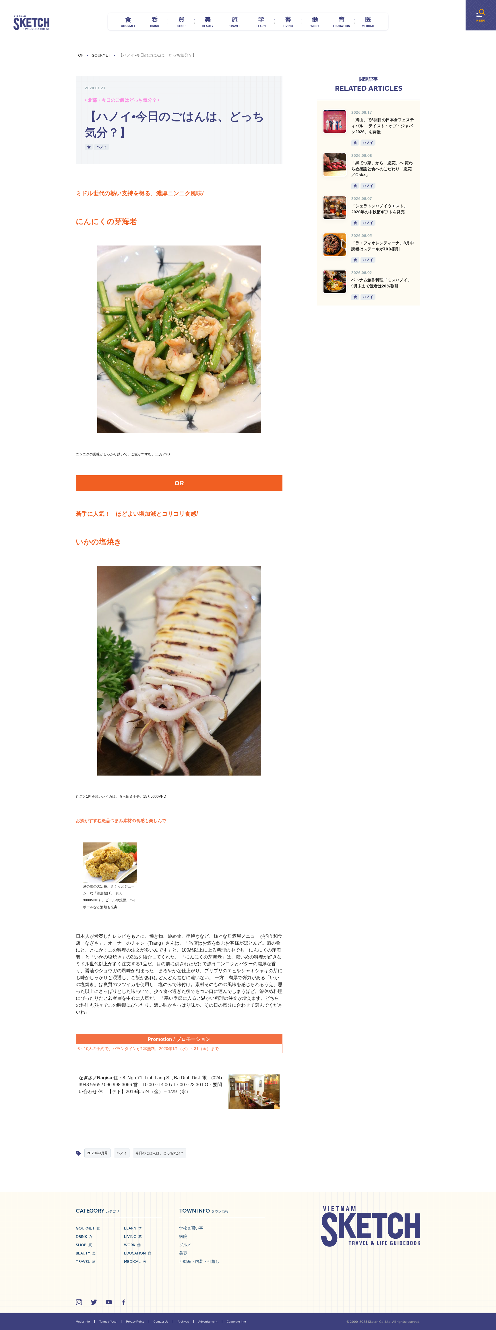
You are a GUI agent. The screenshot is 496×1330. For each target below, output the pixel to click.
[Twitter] (94, 1302)
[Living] (288, 21)
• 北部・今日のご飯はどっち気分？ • (122, 100)
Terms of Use (108, 1321)
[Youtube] (109, 1302)
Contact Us (161, 1321)
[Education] (341, 21)
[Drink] (154, 21)
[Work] (314, 21)
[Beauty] (208, 21)
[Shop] (181, 21)
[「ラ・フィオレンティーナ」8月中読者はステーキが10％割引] (335, 245)
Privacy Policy (135, 1321)
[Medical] (368, 21)
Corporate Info (236, 1321)
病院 (183, 1236)
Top (80, 55)
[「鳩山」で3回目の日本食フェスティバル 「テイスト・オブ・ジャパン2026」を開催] (335, 121)
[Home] (31, 23)
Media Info (83, 1321)
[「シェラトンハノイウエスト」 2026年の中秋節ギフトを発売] (335, 208)
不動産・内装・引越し (199, 1261)
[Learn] (261, 21)
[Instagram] (79, 1302)
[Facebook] (124, 1302)
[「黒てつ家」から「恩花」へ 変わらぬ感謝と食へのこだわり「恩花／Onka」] (335, 164)
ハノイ (101, 147)
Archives (183, 1321)
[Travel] (234, 21)
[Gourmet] (128, 21)
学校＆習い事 (191, 1228)
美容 (183, 1253)
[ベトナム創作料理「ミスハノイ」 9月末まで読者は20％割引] (335, 282)
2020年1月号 (97, 1153)
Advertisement (207, 1321)
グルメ (185, 1244)
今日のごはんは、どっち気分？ (159, 1153)
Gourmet (101, 55)
